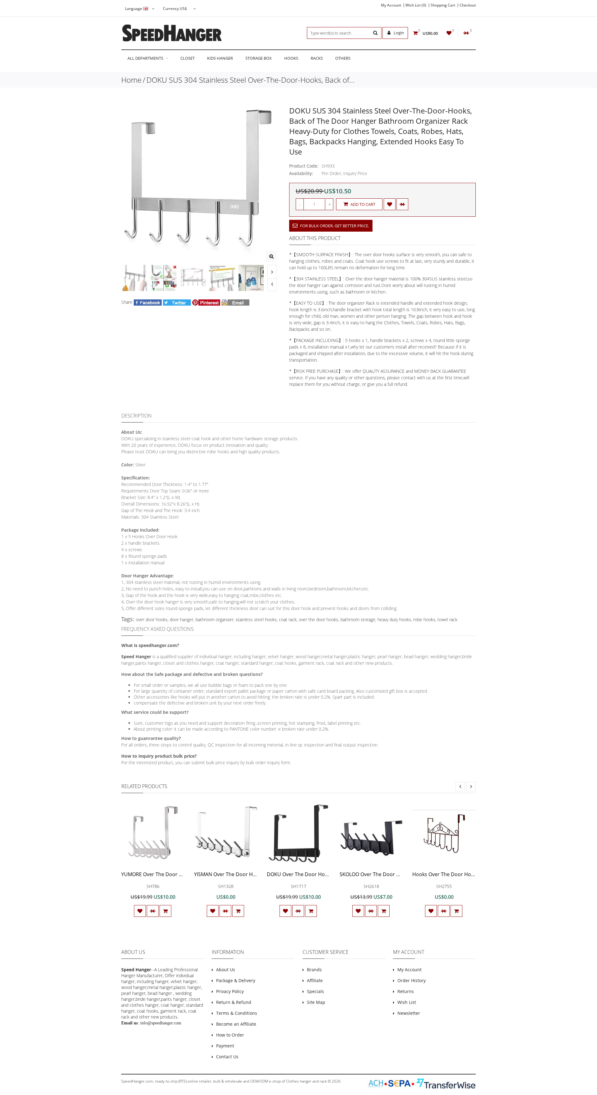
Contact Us (227, 1057)
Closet (187, 58)
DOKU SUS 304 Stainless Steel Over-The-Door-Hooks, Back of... (250, 80)
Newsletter (408, 1013)
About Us (225, 970)
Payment (225, 1046)
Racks (317, 58)
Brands (314, 970)
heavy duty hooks (394, 619)
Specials (315, 991)
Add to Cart (362, 204)
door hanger (181, 619)
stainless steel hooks (256, 619)
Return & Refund (233, 1002)
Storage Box (258, 58)
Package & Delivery (235, 980)
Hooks (291, 58)
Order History (411, 980)
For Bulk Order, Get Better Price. (334, 226)
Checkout (468, 5)
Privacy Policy (230, 991)
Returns (405, 991)
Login (398, 32)
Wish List (406, 1002)
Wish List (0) (415, 5)
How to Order (230, 1035)
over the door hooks (318, 619)
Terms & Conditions (236, 1013)
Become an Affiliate (236, 1024)
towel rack (447, 619)
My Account (391, 5)
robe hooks (424, 619)
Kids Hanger (220, 58)
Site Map (316, 1002)
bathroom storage (357, 619)
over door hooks (152, 619)
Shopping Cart (443, 5)
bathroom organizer (215, 619)
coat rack (288, 619)
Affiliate (315, 980)
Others (342, 58)
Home (131, 80)
